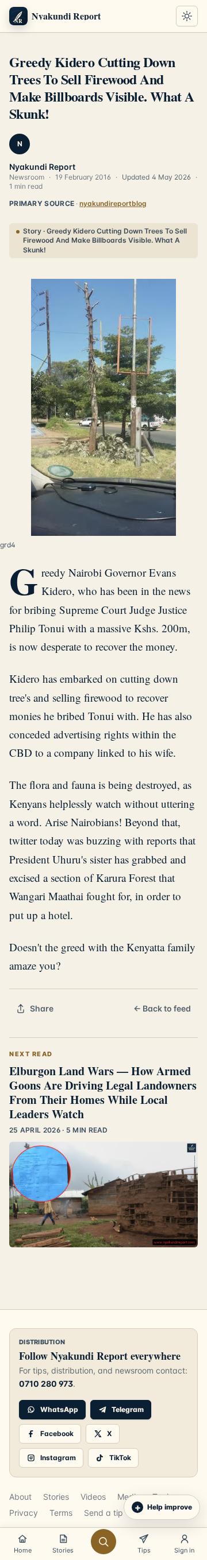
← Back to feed (162, 1008)
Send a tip (103, 1513)
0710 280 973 (46, 1383)
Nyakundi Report (42, 167)
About (20, 1496)
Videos (93, 1496)
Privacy (23, 1513)
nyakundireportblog (113, 203)
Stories (56, 1496)
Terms (60, 1513)
